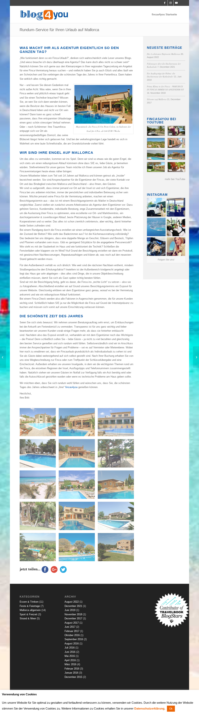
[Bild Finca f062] (78, 454)
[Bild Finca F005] (78, 548)
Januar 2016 (71, 672)
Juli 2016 (70, 647)
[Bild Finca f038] (117, 454)
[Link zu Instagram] (170, 3)
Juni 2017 (70, 626)
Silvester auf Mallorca (157, 99)
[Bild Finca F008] (78, 517)
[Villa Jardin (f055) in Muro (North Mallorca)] (156, 131)
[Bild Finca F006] (39, 548)
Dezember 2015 (73, 677)
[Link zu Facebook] (165, 3)
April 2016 (70, 660)
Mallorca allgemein (30, 610)
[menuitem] (164, 14)
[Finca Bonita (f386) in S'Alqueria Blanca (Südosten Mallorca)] (156, 167)
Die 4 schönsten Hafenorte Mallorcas (163, 53)
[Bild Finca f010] (117, 486)
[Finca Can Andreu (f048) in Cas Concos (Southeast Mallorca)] (176, 131)
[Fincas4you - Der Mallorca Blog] (45, 14)
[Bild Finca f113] (117, 423)
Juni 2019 (70, 610)
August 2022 (72, 601)
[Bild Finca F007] (117, 517)
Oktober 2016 (72, 635)
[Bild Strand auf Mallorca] (39, 486)
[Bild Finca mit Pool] (39, 454)
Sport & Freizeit (28, 614)
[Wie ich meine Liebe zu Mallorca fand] (196, 357)
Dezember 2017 (73, 618)
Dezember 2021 (73, 606)
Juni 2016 (70, 651)
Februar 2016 (72, 668)
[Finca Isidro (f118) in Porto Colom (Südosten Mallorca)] (156, 143)
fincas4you (71, 387)
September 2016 (74, 639)
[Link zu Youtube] (176, 3)
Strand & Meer (28, 618)
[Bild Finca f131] (78, 423)
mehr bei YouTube (175, 179)
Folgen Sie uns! (166, 259)
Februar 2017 (72, 631)
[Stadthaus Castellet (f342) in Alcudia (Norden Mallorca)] (176, 143)
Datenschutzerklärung (149, 708)
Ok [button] (171, 708)
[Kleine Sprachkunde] (3, 357)
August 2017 (72, 622)
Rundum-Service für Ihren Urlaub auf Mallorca (59, 30)
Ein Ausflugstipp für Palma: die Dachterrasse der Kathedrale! (161, 75)
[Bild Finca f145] (39, 423)
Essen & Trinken (29, 601)
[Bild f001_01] (117, 548)
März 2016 (70, 664)
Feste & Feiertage (30, 606)
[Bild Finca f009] (39, 517)
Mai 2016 (70, 656)
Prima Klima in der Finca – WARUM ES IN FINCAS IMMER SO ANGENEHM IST (165, 88)
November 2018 (73, 614)
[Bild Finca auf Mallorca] (78, 486)
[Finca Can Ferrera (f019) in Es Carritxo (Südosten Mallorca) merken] (156, 155)
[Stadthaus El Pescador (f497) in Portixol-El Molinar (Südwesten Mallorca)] (176, 167)
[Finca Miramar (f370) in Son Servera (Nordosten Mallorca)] (176, 155)
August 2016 (72, 643)
